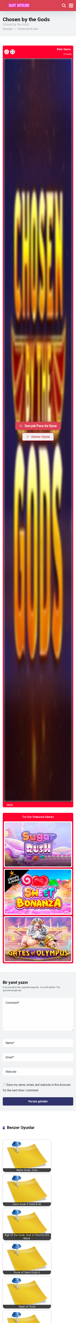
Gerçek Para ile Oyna (40, 426)
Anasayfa (8, 29)
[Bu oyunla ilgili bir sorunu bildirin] (6, 51)
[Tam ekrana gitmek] (12, 51)
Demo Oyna (40, 437)
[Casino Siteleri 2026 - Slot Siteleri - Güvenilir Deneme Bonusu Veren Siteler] (19, 5)
